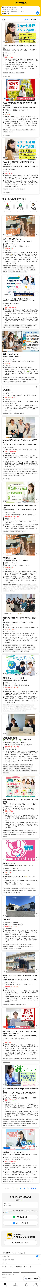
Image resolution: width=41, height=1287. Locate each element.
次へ (32, 1188)
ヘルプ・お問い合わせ (7, 1272)
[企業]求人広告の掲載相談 (8, 1274)
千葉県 (10, 1266)
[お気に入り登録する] (36, 40)
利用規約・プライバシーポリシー (28, 1272)
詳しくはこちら (8, 1212)
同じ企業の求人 (6, 76)
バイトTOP (4, 1266)
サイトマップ (16, 1272)
